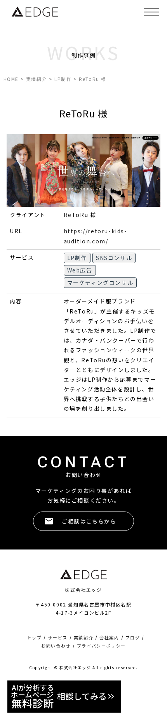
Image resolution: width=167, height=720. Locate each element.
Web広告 (79, 270)
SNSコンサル (114, 258)
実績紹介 (83, 638)
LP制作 (77, 258)
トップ (34, 638)
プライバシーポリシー (101, 646)
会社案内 (109, 638)
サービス (57, 638)
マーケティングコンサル (100, 282)
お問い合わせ (56, 646)
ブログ (132, 638)
